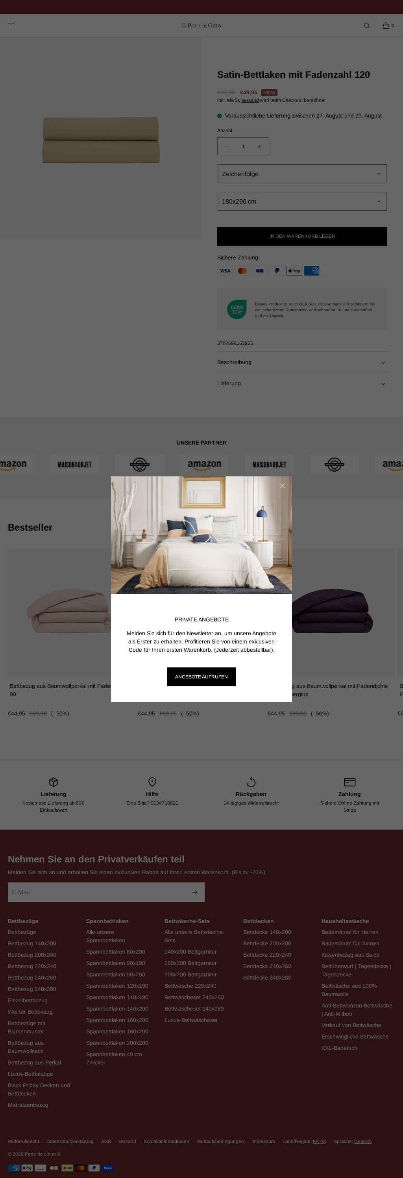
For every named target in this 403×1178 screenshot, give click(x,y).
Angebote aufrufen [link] (201, 677)
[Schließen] (282, 486)
